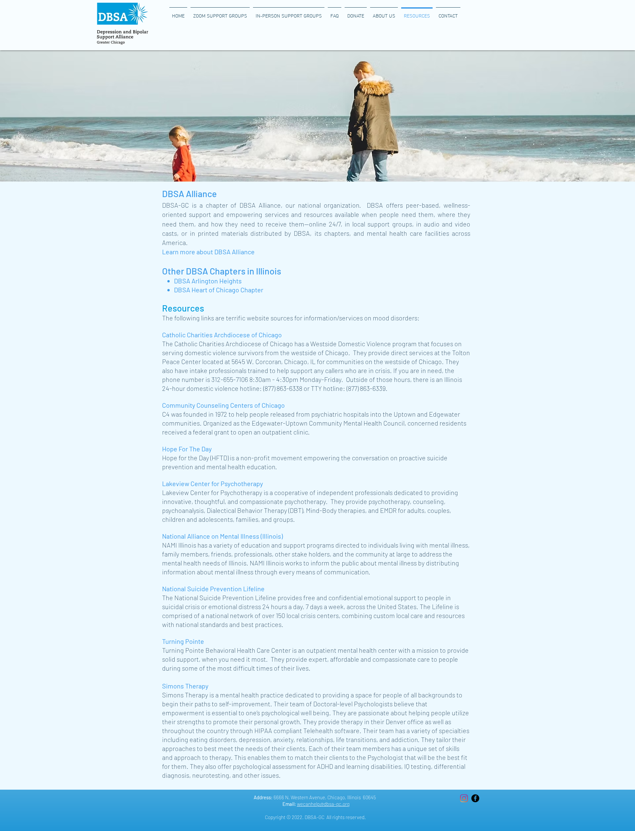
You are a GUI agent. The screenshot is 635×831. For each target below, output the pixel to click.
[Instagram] (464, 798)
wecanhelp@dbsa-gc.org (323, 804)
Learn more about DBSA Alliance (208, 252)
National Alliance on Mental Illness (210, 536)
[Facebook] (475, 798)
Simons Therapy (185, 686)
